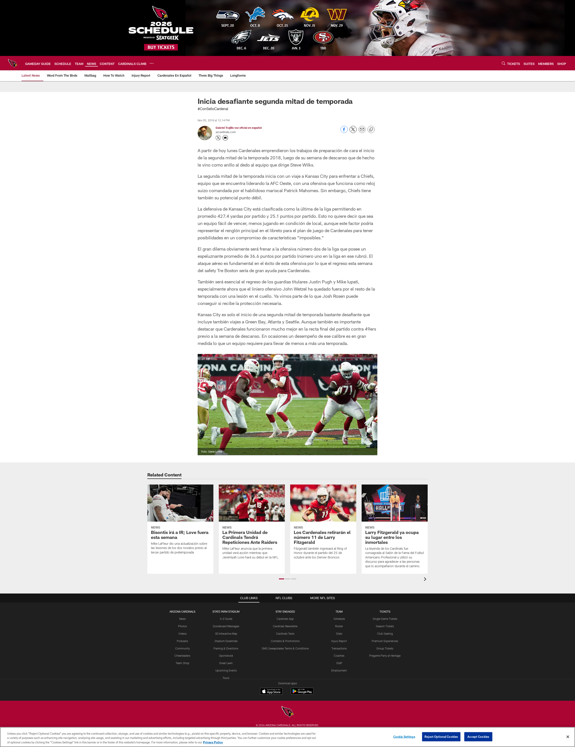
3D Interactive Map (226, 633)
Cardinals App (285, 618)
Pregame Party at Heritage (384, 655)
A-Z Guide (226, 618)
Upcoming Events (226, 670)
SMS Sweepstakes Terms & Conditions (285, 648)
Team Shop (182, 663)
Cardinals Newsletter (285, 626)
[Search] (503, 63)
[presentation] (426, 579)
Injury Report (339, 641)
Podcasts (182, 641)
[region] (287, 737)
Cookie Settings (404, 736)
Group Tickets (384, 648)
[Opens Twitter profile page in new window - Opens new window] (218, 137)
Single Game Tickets (385, 618)
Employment (339, 670)
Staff (339, 663)
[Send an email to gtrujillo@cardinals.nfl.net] (225, 137)
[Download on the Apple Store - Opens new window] (271, 692)
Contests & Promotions (285, 641)
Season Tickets (385, 626)
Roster (339, 626)
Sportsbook (226, 655)
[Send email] (362, 132)
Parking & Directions (226, 648)
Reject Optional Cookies (441, 736)
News (182, 618)
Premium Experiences (385, 641)
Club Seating (385, 633)
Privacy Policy (213, 742)
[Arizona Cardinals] (287, 712)
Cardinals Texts (285, 633)
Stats (339, 633)
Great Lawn (226, 663)
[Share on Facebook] (344, 132)
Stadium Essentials (226, 641)
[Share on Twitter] (353, 132)
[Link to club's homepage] (12, 63)
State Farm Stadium (225, 611)
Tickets (385, 611)
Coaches (339, 655)
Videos (182, 633)
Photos (182, 626)
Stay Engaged (285, 611)
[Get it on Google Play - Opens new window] (302, 693)
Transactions (339, 648)
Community (182, 648)
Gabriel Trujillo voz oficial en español (239, 127)
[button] (282, 578)
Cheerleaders (182, 655)
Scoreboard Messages (226, 626)
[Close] (568, 737)
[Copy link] (371, 129)
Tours (226, 677)
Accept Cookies (478, 736)
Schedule (339, 618)
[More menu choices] (151, 63)
